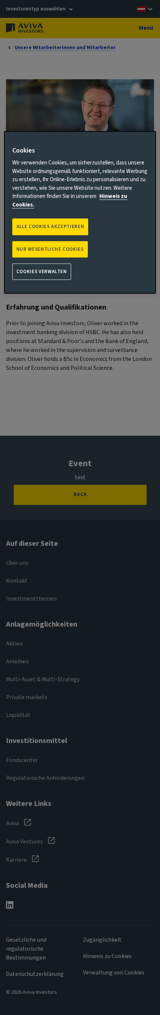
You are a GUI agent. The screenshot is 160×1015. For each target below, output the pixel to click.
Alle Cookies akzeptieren (50, 227)
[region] (80, 212)
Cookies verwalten (41, 271)
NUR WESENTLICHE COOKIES (50, 249)
